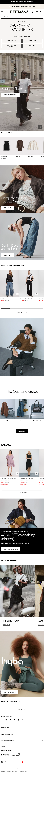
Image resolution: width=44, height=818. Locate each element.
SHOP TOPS (32, 41)
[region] (22, 6)
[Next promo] (41, 6)
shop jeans (8, 255)
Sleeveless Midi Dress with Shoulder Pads (27, 479)
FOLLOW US (22, 710)
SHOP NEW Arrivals (10, 95)
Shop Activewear (10, 692)
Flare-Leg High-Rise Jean (26, 298)
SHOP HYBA (32, 46)
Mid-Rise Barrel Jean (6, 298)
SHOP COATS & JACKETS (11, 45)
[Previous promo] (3, 6)
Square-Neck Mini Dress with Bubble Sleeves (8, 479)
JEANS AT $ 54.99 (22, 6)
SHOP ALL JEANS (22, 313)
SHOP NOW (22, 431)
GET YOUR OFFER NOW (11, 549)
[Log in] (33, 12)
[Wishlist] (37, 12)
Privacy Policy (14, 768)
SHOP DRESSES (11, 41)
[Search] (2, 17)
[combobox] (23, 17)
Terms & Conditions (6, 768)
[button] (2, 12)
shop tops (7, 208)
